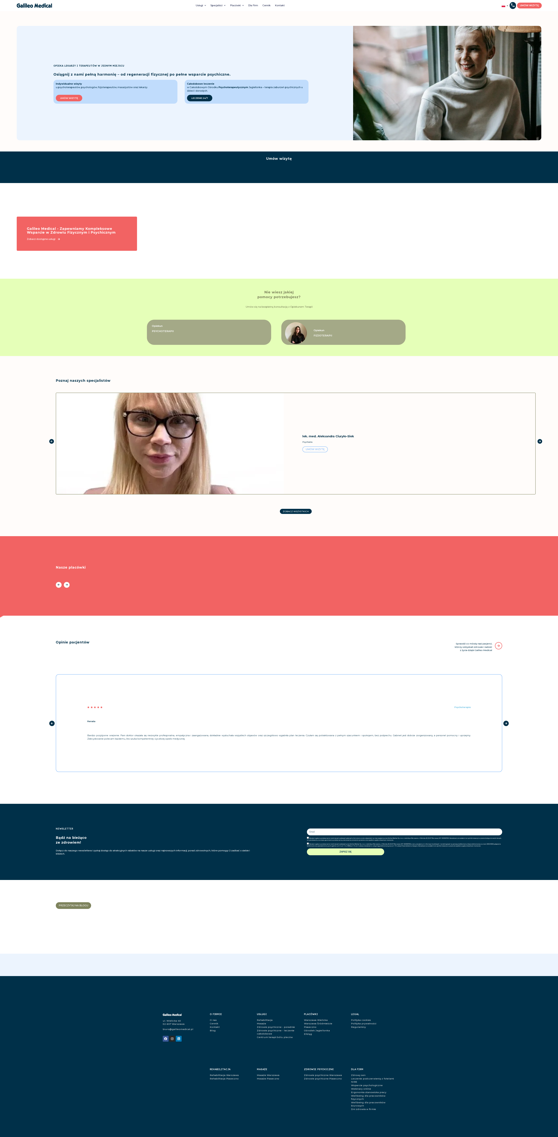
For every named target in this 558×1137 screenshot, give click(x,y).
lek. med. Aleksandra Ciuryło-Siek (328, 436)
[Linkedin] (179, 1039)
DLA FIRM (357, 1069)
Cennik (266, 5)
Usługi (199, 5)
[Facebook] (166, 1039)
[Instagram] (172, 1039)
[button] (513, 5)
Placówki (235, 5)
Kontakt (280, 5)
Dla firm (253, 5)
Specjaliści (216, 5)
